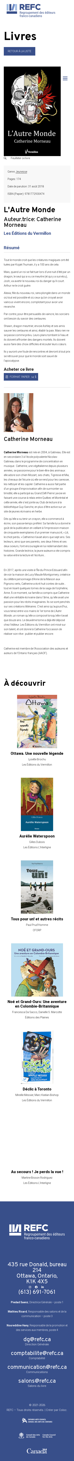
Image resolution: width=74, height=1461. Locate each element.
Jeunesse (21, 171)
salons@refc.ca (37, 1381)
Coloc (63, 1410)
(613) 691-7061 (37, 1292)
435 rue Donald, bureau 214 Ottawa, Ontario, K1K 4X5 (37, 1273)
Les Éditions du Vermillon (27, 233)
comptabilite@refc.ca (37, 1353)
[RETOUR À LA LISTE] (19, 54)
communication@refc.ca (37, 1367)
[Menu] (65, 78)
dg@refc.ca (37, 1339)
